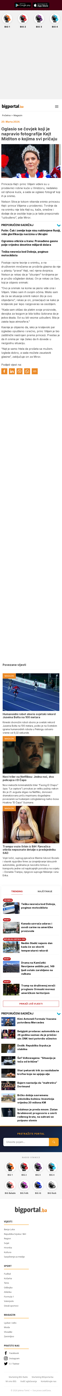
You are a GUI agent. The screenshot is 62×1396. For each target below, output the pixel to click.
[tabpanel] (31, 951)
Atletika (7, 1291)
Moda (7, 1327)
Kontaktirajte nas (48, 1381)
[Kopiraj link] (35, 371)
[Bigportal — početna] (12, 106)
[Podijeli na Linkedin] (12, 371)
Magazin (18, 115)
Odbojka (8, 1287)
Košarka (8, 1278)
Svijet (6, 1243)
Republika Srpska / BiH (15, 1233)
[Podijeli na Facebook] (4, 371)
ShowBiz (8, 1331)
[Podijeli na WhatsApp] (27, 371)
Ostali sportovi (11, 1305)
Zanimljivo (9, 1336)
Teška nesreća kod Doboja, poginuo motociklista (38, 905)
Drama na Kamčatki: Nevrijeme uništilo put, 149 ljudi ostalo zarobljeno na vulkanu (37, 968)
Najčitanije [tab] (45, 891)
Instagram (14, 1358)
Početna (6, 115)
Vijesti (8, 1221)
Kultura (7, 1252)
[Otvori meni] (56, 106)
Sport (8, 1265)
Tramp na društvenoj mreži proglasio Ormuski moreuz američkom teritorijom (38, 989)
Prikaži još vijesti (31, 1003)
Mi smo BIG (11, 1381)
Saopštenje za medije (14, 1256)
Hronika (8, 1247)
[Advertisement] (31, 65)
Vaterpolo (9, 1301)
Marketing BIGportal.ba (42, 1377)
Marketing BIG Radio (18, 1377)
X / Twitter (14, 1363)
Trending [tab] (17, 891)
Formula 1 (9, 1296)
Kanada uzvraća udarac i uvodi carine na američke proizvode (37, 927)
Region (7, 1238)
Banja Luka (9, 1229)
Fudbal (7, 1273)
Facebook (14, 1353)
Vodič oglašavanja (28, 1381)
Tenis (6, 1282)
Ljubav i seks (10, 1322)
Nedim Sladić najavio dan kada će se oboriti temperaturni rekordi (36, 947)
